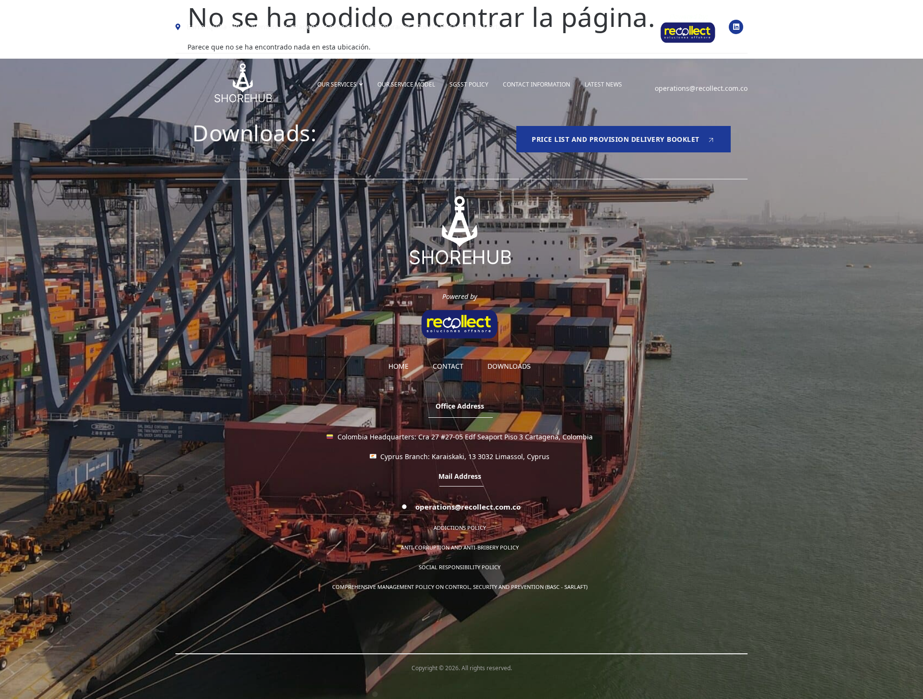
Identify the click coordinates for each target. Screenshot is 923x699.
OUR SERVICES (337, 84)
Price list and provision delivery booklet (615, 139)
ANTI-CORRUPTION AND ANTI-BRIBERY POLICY (460, 547)
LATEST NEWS (603, 84)
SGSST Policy (468, 84)
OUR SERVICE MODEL (406, 84)
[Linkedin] (736, 27)
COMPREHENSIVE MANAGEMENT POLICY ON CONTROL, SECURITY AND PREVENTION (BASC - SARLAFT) (459, 586)
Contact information (536, 84)
